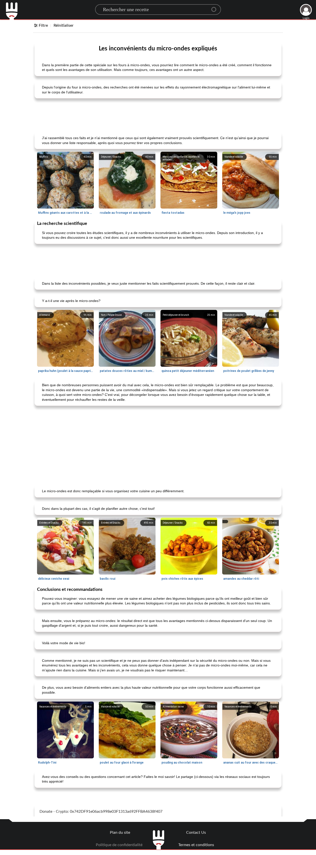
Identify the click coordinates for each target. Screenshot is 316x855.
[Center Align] (215, 7)
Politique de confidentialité (119, 845)
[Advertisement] (158, 115)
